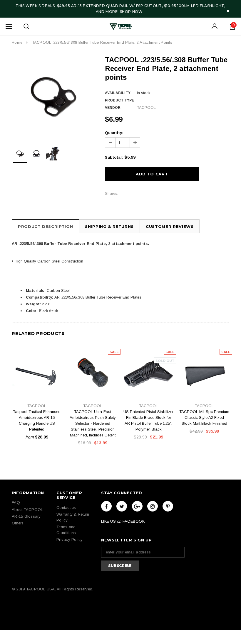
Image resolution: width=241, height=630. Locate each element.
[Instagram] (152, 506)
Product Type (119, 100)
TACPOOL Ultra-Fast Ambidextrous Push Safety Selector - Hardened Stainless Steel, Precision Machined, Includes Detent (93, 423)
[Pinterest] (168, 506)
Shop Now (131, 11)
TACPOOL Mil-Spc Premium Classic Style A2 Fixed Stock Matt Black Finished (204, 417)
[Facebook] (106, 506)
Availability (117, 93)
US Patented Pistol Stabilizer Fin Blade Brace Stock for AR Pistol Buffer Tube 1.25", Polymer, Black (148, 420)
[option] (52, 96)
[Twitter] (121, 506)
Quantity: (114, 133)
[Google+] (137, 506)
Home (17, 42)
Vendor (112, 108)
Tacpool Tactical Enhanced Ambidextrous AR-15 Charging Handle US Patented (37, 420)
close (228, 11)
